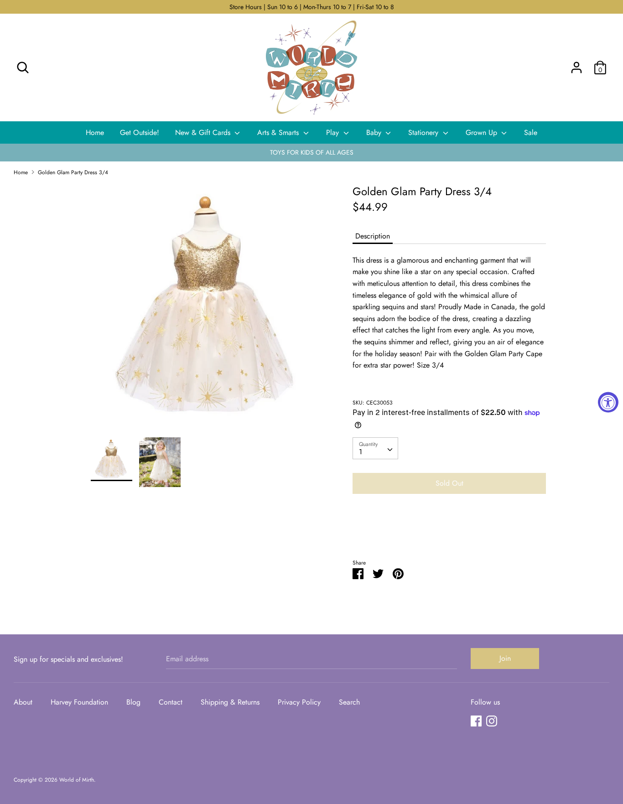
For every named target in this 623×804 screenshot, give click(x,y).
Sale (530, 132)
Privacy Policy (299, 702)
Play (333, 132)
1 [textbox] (360, 451)
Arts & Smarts (279, 132)
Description (372, 236)
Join (505, 658)
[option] (208, 310)
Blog (133, 702)
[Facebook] (476, 721)
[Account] (576, 64)
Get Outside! (139, 132)
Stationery (424, 132)
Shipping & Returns (230, 702)
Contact (170, 702)
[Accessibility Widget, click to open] (608, 402)
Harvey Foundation (79, 702)
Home (95, 132)
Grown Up (482, 132)
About (23, 702)
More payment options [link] (449, 532)
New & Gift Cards (204, 132)
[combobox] (375, 448)
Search (349, 702)
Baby (375, 132)
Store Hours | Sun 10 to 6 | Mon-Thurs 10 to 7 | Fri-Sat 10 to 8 (311, 6)
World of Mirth (76, 780)
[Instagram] (491, 721)
